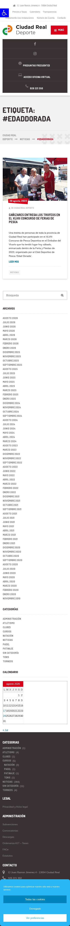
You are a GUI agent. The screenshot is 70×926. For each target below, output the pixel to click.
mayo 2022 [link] (9, 475)
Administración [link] (12, 618)
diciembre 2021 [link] (11, 496)
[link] (4, 12)
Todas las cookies (35, 899)
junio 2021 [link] (9, 522)
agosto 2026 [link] (10, 318)
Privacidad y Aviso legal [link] (15, 806)
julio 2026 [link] (9, 322)
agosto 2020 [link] (10, 564)
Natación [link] (8, 635)
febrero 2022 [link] (10, 488)
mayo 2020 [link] (9, 577)
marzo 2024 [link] (9, 441)
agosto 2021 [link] (10, 513)
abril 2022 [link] (9, 479)
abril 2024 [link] (9, 437)
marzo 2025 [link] (9, 390)
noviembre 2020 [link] (12, 551)
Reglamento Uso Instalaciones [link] (19, 18)
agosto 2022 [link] (10, 466)
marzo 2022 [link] (9, 483)
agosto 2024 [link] (10, 420)
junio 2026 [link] (9, 326)
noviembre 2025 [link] (12, 356)
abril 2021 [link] (8, 530)
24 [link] (4, 715)
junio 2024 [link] (9, 428)
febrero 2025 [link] (10, 394)
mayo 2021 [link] (8, 526)
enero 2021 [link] (9, 543)
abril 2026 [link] (9, 335)
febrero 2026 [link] (11, 343)
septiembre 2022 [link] (12, 462)
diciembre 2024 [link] (11, 403)
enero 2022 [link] (9, 492)
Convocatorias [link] (10, 830)
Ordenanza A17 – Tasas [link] (15, 843)
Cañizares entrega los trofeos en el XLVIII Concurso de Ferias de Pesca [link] (34, 218)
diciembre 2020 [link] (11, 547)
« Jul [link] (5, 730)
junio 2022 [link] (9, 471)
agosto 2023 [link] (10, 445)
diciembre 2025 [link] (11, 352)
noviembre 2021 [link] (11, 500)
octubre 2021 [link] (10, 504)
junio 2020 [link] (9, 573)
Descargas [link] (8, 837)
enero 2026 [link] (9, 347)
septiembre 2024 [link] (12, 415)
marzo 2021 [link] (9, 534)
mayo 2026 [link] (9, 330)
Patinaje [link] (8, 648)
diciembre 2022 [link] (11, 453)
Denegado (35, 908)
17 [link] (4, 710)
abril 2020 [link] (9, 581)
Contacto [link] (61, 18)
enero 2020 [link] (9, 594)
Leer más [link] (14, 261)
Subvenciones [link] (10, 824)
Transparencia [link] (49, 12)
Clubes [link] (7, 627)
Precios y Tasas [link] (19, 12)
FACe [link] (5, 849)
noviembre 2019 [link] (11, 598)
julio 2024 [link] (9, 424)
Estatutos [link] (8, 855)
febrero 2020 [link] (11, 590)
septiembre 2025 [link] (12, 364)
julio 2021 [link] (8, 517)
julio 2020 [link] (9, 568)
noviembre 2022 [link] (12, 458)
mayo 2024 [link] (9, 432)
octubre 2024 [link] (11, 411)
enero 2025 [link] (9, 398)
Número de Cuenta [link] (46, 18)
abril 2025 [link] (9, 386)
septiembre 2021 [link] (12, 509)
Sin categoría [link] (11, 652)
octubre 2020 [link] (11, 555)
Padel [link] (6, 644)
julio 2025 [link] (9, 373)
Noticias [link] (14, 272)
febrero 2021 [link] (10, 539)
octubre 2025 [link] (11, 360)
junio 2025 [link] (9, 377)
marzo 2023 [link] (9, 449)
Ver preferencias (35, 918)
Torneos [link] (8, 661)
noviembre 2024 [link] (12, 407)
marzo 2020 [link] (10, 585)
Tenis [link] (6, 657)
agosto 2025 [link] (10, 369)
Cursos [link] (7, 631)
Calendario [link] (35, 12)
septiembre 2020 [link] (12, 560)
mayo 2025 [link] (9, 381)
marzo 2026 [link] (10, 339)
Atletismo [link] (9, 623)
